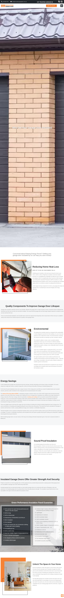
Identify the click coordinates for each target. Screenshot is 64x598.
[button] (61, 5)
